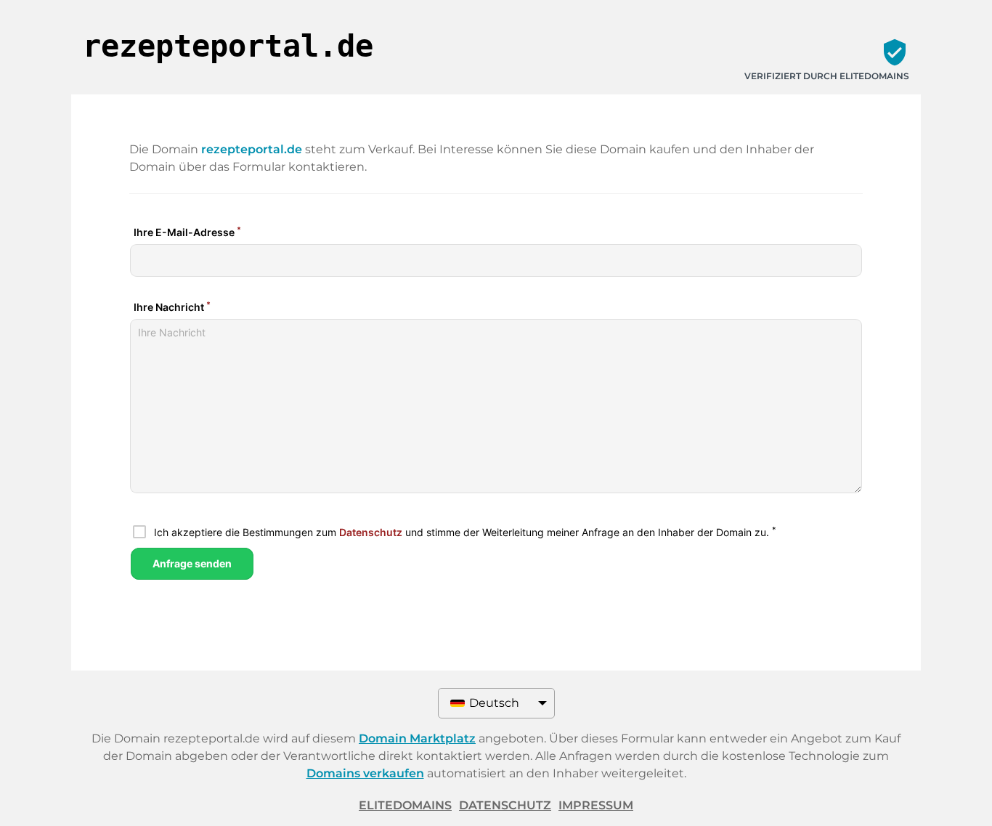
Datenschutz (505, 805)
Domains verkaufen (365, 773)
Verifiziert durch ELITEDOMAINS (826, 75)
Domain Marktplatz (417, 738)
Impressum (595, 805)
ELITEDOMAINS (405, 805)
